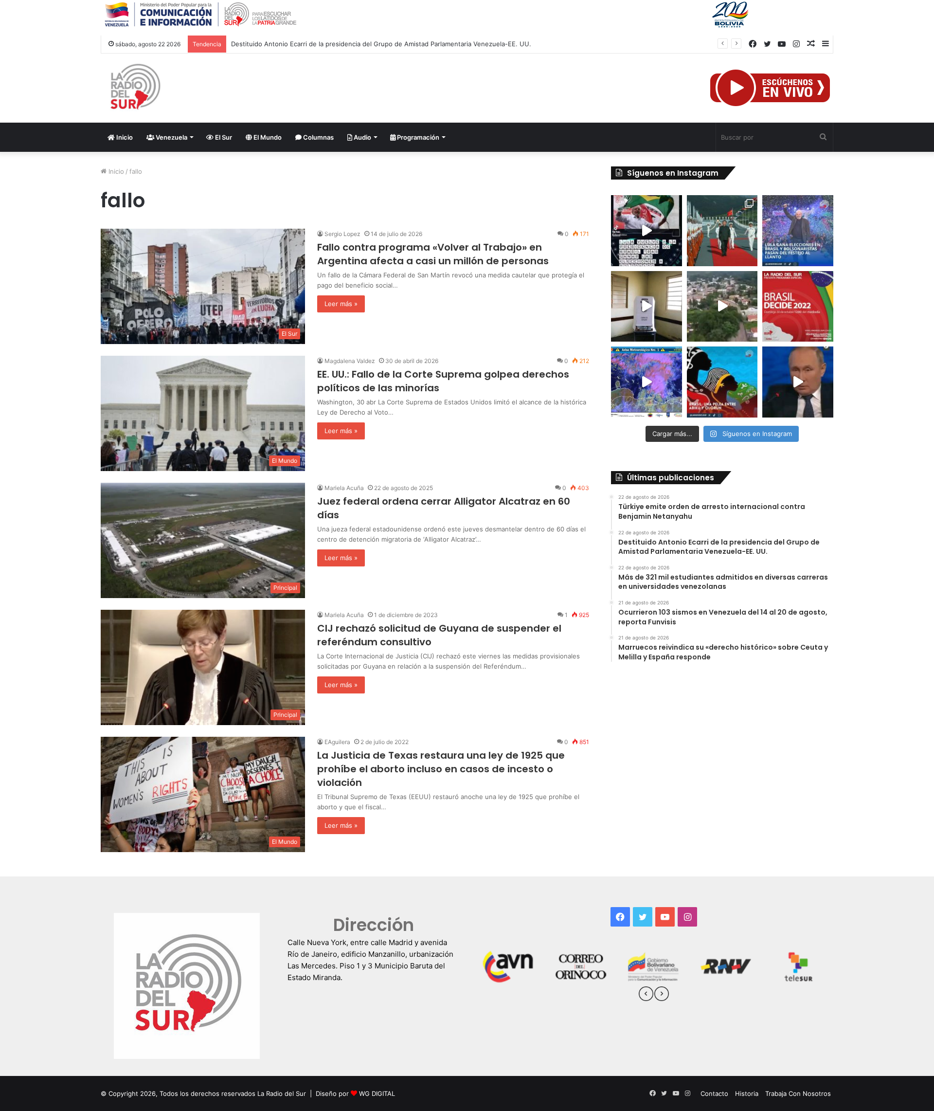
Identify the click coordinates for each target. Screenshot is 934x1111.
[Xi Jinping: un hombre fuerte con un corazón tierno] (722, 230)
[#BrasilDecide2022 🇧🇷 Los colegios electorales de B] (646, 306)
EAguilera (337, 742)
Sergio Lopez (342, 233)
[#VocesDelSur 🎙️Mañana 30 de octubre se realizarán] (722, 382)
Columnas (318, 137)
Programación (417, 137)
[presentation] (646, 995)
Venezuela (170, 137)
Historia (746, 1093)
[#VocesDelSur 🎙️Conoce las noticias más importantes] (646, 230)
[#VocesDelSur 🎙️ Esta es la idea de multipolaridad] (797, 382)
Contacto (714, 1093)
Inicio (124, 137)
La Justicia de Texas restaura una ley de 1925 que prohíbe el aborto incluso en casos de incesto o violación (441, 768)
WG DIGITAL (377, 1093)
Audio (361, 137)
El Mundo (267, 137)
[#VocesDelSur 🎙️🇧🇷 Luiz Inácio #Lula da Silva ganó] (797, 230)
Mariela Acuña (344, 488)
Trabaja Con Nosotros (798, 1093)
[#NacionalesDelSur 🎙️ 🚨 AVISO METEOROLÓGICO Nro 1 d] (646, 382)
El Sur (223, 137)
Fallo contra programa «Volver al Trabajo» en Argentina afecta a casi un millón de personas (433, 254)
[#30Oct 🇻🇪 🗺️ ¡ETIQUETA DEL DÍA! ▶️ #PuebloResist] (722, 306)
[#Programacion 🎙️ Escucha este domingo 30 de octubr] (797, 306)
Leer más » (341, 304)
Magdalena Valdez (349, 360)
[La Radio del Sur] (135, 88)
